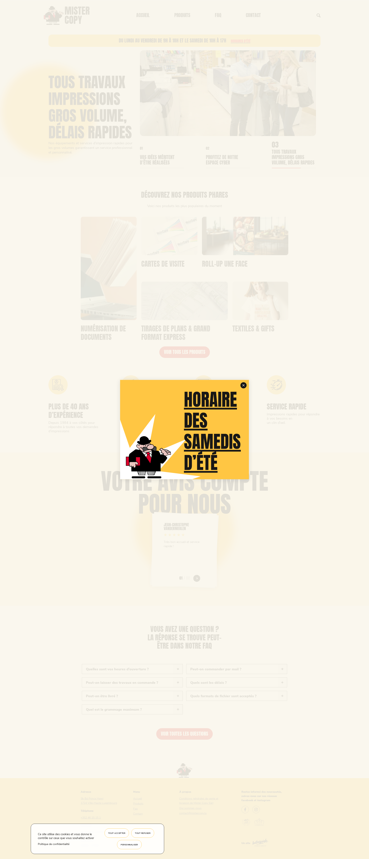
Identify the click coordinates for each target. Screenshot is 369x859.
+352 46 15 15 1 (91, 817)
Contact (253, 15)
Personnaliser (129, 844)
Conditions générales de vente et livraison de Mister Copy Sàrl (198, 801)
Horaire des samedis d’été (212, 431)
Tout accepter (116, 833)
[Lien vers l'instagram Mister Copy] (256, 810)
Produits (182, 15)
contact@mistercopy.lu (193, 813)
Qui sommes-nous (190, 808)
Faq (218, 15)
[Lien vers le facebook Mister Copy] (245, 810)
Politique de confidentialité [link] (53, 844)
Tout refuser (142, 833)
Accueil (143, 15)
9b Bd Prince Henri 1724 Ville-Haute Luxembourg (99, 801)
